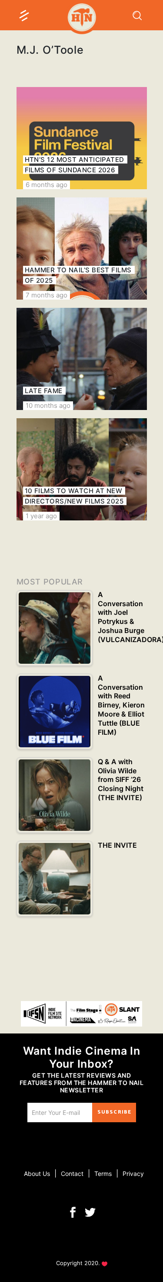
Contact (72, 1173)
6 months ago (46, 185)
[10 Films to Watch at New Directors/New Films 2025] (82, 469)
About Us (37, 1173)
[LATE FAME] (82, 359)
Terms (103, 1173)
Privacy (133, 1173)
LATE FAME (44, 391)
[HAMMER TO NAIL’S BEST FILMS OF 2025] (82, 248)
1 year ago (41, 516)
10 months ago (48, 405)
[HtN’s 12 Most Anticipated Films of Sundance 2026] (82, 138)
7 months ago (46, 295)
